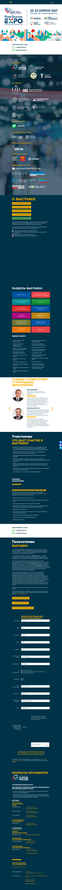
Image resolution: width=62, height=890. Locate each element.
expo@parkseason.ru (21, 50)
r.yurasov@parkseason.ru (31, 816)
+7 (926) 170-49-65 (30, 823)
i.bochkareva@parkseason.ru (32, 812)
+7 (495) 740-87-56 (20, 47)
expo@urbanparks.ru (22, 593)
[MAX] (60, 445)
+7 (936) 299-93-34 (30, 815)
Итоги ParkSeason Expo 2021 (21, 203)
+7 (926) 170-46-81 (30, 807)
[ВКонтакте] (60, 442)
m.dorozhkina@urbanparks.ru (32, 834)
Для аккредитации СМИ (31, 853)
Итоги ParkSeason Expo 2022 (21, 207)
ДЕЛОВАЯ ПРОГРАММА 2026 (20, 598)
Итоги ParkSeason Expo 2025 (21, 218)
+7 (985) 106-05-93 (30, 811)
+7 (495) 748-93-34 (30, 841)
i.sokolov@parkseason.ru (31, 824)
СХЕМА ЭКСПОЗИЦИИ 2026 (20, 603)
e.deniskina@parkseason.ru (32, 808)
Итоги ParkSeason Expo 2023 (21, 210)
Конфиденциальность (30, 883)
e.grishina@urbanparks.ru (32, 850)
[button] (9, 409)
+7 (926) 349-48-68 (30, 849)
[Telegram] (60, 448)
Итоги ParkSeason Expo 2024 (21, 214)
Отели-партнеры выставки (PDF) (22, 608)
